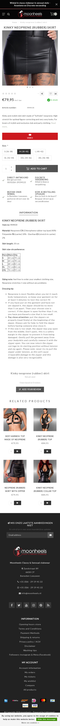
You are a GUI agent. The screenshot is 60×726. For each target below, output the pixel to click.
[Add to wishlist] (50, 94)
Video (30, 138)
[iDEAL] (34, 700)
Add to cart (38, 168)
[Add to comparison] (55, 94)
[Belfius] (15, 700)
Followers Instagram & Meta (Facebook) (30, 654)
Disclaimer (30, 646)
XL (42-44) (9, 158)
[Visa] (34, 705)
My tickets (30, 676)
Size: (5, 146)
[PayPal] (25, 705)
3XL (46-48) (43, 158)
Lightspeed (49, 712)
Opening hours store (30, 624)
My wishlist (30, 681)
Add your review (31, 389)
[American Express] (6, 700)
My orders (30, 672)
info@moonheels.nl (31, 593)
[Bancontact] (52, 700)
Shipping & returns (30, 637)
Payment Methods (30, 633)
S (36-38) (8, 151)
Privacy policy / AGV (30, 641)
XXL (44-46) (26, 158)
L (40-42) (39, 151)
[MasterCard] (43, 700)
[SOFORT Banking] (24, 700)
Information (28, 212)
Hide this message (47, 719)
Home (14, 22)
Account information (30, 668)
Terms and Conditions (30, 628)
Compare (30, 685)
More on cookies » (30, 723)
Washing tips (30, 650)
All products (30, 689)
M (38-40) (24, 151)
